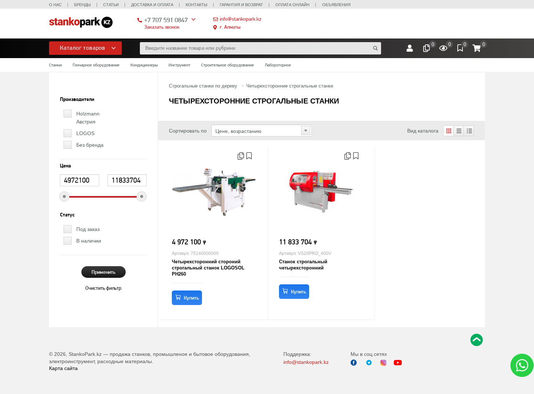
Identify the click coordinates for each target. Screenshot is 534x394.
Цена (65, 166)
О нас (55, 5)
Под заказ (88, 229)
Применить (104, 272)
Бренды (82, 5)
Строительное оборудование (227, 65)
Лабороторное (278, 65)
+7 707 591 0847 (166, 20)
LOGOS (85, 133)
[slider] (64, 196)
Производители (77, 99)
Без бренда (90, 145)
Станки (55, 65)
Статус (67, 215)
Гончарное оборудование (96, 65)
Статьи (111, 5)
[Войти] (409, 48)
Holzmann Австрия (88, 118)
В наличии (88, 241)
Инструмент (179, 65)
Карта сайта (63, 368)
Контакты (196, 5)
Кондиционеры (144, 65)
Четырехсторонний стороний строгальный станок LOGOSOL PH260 (208, 268)
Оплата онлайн (292, 5)
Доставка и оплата (152, 5)
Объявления (336, 5)
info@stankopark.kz (240, 19)
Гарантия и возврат (241, 5)
